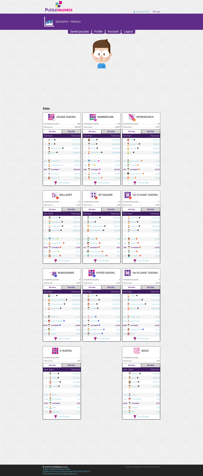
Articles (51, 474)
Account (113, 31)
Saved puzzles (79, 31)
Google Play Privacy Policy (77, 471)
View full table (64, 183)
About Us (74, 474)
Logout (128, 31)
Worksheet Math (63, 469)
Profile (98, 31)
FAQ (44, 474)
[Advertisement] (101, 87)
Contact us (47, 471)
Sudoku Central (49, 469)
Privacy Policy (59, 471)
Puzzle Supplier (62, 474)
